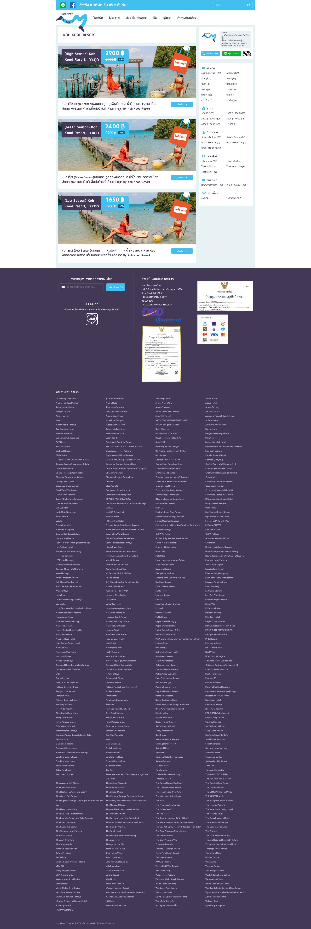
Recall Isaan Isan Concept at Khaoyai (172, 705)
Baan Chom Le (162, 429)
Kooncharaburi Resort (115, 587)
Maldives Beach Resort (116, 617)
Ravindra (110, 705)
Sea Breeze (161, 735)
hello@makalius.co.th (155, 297)
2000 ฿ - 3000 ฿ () (211, 119)
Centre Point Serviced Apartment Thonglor (126, 468)
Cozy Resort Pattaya (65, 495)
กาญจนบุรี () (232, 73)
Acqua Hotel (211, 403)
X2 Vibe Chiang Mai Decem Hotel (71, 901)
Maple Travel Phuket (115, 626)
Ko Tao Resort (112, 578)
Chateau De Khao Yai (165, 473)
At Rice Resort (212, 420)
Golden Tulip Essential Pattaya (120, 538)
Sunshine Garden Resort (67, 757)
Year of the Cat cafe (165, 901)
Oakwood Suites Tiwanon (68, 670)
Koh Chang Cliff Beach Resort (219, 578)
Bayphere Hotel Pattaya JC (168, 438)
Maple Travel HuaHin (215, 621)
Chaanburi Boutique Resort (168, 468)
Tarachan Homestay (214, 770)
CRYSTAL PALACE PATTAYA (118, 499)
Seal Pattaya (62, 739)
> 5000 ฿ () (232, 124)
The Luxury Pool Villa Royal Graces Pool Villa (126, 801)
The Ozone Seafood (165, 809)
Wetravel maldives (214, 879)
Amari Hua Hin (62, 416)
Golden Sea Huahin (65, 538)
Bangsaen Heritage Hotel (217, 434)
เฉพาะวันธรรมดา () (212, 185)
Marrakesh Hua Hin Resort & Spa (220, 626)
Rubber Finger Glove (165, 722)
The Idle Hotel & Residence (169, 796)
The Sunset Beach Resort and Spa (122, 836)
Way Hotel (110, 879)
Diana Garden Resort (165, 503)
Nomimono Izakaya (64, 661)
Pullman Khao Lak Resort (67, 700)
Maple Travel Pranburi (166, 626)
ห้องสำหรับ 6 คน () (210, 143)
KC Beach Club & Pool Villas (118, 573)
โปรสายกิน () (208, 166)
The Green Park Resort (66, 796)
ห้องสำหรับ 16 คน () (211, 148)
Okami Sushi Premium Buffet (119, 670)
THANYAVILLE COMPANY (216, 774)
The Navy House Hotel (66, 809)
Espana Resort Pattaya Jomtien (170, 517)
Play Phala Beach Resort (167, 691)
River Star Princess (114, 713)
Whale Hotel (62, 884)
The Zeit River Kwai (65, 840)
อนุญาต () (206, 198)
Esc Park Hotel (112, 517)
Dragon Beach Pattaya (215, 503)
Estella (59, 521)
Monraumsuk (62, 648)
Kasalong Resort (163, 569)
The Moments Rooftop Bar (168, 805)
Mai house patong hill (115, 613)
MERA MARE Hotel (64, 635)
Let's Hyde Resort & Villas (168, 604)
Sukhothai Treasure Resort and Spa (72, 753)
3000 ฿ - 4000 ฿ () (235, 119)
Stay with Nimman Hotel (216, 748)
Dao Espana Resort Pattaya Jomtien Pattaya (126, 503)
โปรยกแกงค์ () (209, 161)
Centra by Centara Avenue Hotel (121, 464)
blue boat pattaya (213, 451)
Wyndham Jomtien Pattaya (68, 897)
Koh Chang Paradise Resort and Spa (122, 582)
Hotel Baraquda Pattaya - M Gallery (221, 552)
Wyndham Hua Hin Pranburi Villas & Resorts (225, 892)
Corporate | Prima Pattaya (118, 490)
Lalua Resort (61, 595)
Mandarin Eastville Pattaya (68, 621)
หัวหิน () (230, 95)
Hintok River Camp (114, 547)
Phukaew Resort (113, 691)
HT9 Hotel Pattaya (65, 560)
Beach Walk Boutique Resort (119, 442)
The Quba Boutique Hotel (217, 818)
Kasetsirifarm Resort (214, 569)
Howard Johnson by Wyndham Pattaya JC (224, 556)
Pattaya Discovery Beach (67, 687)
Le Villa (159, 600)
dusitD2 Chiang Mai (115, 512)
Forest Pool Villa (63, 525)
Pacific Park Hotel (213, 674)
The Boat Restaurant (115, 788)
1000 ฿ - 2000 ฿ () (236, 113)
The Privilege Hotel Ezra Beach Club (122, 818)
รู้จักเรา (167, 18)
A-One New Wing (164, 403)
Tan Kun (109, 770)
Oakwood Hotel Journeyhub (119, 665)
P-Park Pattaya (112, 674)
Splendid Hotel (162, 748)
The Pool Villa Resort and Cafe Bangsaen (75, 818)
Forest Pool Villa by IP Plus (217, 521)
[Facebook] (72, 6)
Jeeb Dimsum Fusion (165, 565)
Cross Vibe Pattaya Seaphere (69, 499)
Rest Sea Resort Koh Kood (118, 709)
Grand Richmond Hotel (166, 543)
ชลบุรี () (231, 79)
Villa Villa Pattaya (164, 871)
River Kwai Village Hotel (67, 713)
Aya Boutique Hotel (65, 429)
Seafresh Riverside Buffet (217, 735)
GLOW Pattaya (212, 534)
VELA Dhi (60, 866)
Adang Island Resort (65, 407)
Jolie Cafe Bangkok (214, 565)
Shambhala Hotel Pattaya (167, 739)
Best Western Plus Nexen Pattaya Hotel (223, 447)
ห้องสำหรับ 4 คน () (235, 137)
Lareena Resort (163, 595)
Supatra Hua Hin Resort (116, 761)
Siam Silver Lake (113, 744)
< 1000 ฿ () (207, 113)
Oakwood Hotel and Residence (220, 661)
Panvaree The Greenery (67, 683)
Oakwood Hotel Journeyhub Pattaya (72, 665)
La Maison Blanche (213, 591)
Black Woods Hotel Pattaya (118, 451)
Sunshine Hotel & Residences (169, 757)
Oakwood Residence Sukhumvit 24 (221, 665)
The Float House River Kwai (168, 792)
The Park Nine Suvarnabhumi (69, 814)
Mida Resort (211, 639)
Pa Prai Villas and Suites (166, 674)
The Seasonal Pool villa (216, 827)
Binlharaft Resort (63, 451)
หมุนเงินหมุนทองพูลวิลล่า (215, 906)
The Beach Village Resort (217, 783)
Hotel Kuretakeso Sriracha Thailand (122, 556)
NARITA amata (112, 652)
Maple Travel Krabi (64, 626)
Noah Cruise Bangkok (215, 656)
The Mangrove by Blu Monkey (219, 801)
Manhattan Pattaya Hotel (117, 621)
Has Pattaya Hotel (64, 547)
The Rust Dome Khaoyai (216, 823)
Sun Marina (161, 753)
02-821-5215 (212, 54)
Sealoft (109, 739)
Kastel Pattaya (62, 573)
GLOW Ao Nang (163, 534)
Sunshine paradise (213, 757)
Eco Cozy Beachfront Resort (168, 512)
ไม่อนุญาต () (234, 198)
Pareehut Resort (213, 683)
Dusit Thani (210, 508)
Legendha (60, 604)
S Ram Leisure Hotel (65, 726)
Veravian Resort (212, 866)
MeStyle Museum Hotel (216, 635)
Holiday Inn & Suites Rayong (218, 547)
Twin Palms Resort (164, 857)
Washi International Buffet (217, 875)
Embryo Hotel (62, 517)
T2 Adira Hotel (162, 766)
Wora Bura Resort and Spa (68, 892)
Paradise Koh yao (163, 683)
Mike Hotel (111, 643)
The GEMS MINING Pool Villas (218, 792)
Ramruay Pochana (64, 705)
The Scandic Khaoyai (115, 827)
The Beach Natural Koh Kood (169, 783)
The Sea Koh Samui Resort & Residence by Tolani (179, 827)
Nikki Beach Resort (164, 656)
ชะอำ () (205, 84)
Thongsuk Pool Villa (164, 844)
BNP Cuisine (61, 455)
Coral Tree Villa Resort (66, 490)
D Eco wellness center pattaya (170, 499)
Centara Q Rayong (214, 460)
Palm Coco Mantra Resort (167, 678)
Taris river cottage (64, 774)
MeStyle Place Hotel (65, 639)
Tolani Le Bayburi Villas (66, 849)
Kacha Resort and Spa (116, 569)
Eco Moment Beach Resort (217, 512)
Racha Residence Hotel (166, 700)
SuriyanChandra (163, 761)
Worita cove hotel (164, 892)
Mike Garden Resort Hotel (68, 643)
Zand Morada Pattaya (116, 906)
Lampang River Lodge (116, 595)
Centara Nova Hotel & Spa (168, 460)
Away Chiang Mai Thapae (167, 425)
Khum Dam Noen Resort (67, 578)
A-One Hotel (111, 403)
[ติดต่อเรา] (63, 6)
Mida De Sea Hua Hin (115, 639)
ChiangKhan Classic (65, 482)
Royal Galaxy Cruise (214, 718)
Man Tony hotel (212, 617)
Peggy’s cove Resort (65, 691)
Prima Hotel (111, 696)
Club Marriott (112, 486)
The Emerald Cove (114, 792)
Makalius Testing (213, 613)
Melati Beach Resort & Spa (168, 630)
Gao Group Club (212, 530)
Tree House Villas (114, 853)
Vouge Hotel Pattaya (165, 875)
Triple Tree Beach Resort (167, 853)
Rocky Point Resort (64, 718)
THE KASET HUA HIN (214, 796)
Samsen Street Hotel (115, 731)
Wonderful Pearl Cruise (166, 888)
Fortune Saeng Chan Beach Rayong (122, 525)
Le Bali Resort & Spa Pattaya (69, 600)
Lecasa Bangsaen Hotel (216, 600)
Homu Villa (160, 552)
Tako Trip (209, 766)
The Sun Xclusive (64, 836)
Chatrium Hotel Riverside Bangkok (221, 473)
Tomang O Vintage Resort (168, 849)
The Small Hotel (113, 831)
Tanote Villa (161, 770)
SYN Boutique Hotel (65, 766)
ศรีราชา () (206, 95)
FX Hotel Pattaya (163, 530)
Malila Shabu (161, 617)
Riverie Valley (162, 713)
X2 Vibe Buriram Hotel (215, 897)
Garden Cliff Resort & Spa (68, 534)
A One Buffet (211, 399)
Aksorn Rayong (212, 407)
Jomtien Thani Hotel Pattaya (69, 569)
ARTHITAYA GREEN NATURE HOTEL (172, 420)
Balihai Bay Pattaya (115, 434)
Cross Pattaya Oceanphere (118, 495)
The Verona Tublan (164, 836)
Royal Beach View (164, 718)
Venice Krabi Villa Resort (167, 866)
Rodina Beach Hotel (115, 718)
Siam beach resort (64, 744)
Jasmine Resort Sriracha (117, 565)
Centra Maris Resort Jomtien (169, 464)
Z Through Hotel (63, 906)
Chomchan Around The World (219, 482)
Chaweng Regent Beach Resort (120, 477)
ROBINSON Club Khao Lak (217, 713)
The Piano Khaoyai (214, 814)
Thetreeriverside (64, 844)
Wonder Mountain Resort (117, 888)
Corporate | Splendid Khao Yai (219, 490)
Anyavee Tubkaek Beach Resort (220, 416)
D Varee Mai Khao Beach (67, 503)
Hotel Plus (160, 556)
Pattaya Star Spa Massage (217, 687)
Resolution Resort (213, 705)
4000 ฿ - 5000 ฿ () (210, 124)
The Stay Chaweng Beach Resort (171, 831)
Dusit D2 (109, 508)
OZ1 (58, 674)
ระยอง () (231, 89)
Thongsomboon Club (115, 844)
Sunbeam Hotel (212, 753)
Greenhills (210, 543)
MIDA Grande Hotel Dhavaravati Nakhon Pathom (178, 639)
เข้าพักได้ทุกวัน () (236, 185)
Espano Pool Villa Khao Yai (217, 517)
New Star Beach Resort (116, 656)
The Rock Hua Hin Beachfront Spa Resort (125, 823)
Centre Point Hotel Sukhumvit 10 (220, 464)
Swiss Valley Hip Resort (216, 761)
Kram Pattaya (62, 591)
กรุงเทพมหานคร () (211, 73)
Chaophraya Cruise (114, 473)
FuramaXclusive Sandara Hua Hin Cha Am (125, 530)
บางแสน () (231, 84)
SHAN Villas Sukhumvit (215, 739)
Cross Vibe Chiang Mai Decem (219, 495)
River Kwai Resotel (214, 709)
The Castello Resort (214, 788)
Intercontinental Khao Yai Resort (170, 560)
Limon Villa (210, 604)
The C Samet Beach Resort (168, 788)
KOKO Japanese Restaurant (69, 587)
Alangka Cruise (63, 412)
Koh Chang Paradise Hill (67, 582)
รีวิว (155, 18)
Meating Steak (112, 630)
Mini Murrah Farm (213, 643)
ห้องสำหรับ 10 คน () (236, 143)
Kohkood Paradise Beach (216, 582)
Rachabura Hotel (213, 700)
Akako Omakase (163, 407)
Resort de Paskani (64, 709)
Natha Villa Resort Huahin (167, 652)
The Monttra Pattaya (215, 805)
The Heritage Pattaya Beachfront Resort (125, 796)
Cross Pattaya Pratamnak (167, 495)
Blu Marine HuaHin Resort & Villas (171, 451)
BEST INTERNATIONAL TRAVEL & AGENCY (125, 447)
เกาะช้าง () (206, 100)
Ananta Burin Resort (115, 416)
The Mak (160, 801)
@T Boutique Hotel (115, 399)
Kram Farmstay (212, 587)
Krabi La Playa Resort (165, 587)
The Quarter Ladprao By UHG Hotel (172, 818)
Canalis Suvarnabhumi (215, 455)
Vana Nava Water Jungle (117, 862)
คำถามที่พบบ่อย (186, 18)
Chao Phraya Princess (66, 399)
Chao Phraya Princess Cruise (218, 468)
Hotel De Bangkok (64, 556)
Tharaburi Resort (163, 779)
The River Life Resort (66, 823)
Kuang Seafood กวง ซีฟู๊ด (117, 591)
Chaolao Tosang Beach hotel (69, 473)
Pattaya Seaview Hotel (166, 687)
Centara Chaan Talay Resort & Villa (72, 460)
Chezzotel (210, 477)
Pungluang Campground (117, 700)
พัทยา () (206, 89)
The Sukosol (211, 831)
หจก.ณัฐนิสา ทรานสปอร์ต (166, 906)
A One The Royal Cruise (67, 403)
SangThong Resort (214, 731)
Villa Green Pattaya (115, 871)
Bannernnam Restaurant (67, 438)
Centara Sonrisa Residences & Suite (72, 464)
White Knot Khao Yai (115, 884)
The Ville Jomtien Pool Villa (217, 836)
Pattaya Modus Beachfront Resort (121, 687)
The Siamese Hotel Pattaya (69, 831)
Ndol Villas (210, 652)
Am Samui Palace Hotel (116, 412)
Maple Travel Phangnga (167, 621)
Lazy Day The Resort (215, 595)
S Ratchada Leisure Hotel (117, 726)
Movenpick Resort (114, 648)
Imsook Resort (112, 560)
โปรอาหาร (114, 18)
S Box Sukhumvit (213, 722)
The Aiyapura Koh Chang (67, 783)
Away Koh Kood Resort (215, 425)
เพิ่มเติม (180, 104)
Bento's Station (63, 447)
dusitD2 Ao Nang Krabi (66, 512)
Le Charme (111, 600)
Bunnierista (161, 455)
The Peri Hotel (162, 814)
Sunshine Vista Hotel (65, 761)
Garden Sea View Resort (117, 534)
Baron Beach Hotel (114, 438)
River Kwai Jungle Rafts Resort (170, 709)
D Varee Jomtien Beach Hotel (219, 499)
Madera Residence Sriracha (68, 613)
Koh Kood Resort (163, 582)
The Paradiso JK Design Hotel (219, 809)
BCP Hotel (60, 442)
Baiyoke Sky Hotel (64, 434)
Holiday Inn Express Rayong (68, 552)
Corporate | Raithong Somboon (170, 490)
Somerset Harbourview (66, 748)
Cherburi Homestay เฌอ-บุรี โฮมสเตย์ (172, 477)
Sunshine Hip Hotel (114, 757)
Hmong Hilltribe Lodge (166, 547)
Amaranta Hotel (212, 412)
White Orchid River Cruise (217, 884)
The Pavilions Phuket (115, 814)
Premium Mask (62, 696)
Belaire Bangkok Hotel (215, 442)
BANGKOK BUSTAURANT (167, 434)
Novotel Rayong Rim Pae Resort (121, 661)
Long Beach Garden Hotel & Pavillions (73, 608)
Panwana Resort (113, 683)
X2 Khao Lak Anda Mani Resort (120, 897)
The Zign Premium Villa (166, 840)
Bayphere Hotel (212, 438)
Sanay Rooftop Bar (164, 731)
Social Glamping (212, 744)
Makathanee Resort (65, 617)
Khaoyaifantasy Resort (166, 573)
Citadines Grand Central (67, 486)
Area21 (59, 420)
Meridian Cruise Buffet (116, 635)
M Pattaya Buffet (213, 608)
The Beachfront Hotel (66, 788)
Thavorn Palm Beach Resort (218, 779)
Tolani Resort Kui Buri (115, 849)
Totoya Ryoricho (63, 853)
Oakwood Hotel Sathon (166, 665)
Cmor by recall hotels (165, 486)
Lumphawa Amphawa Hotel (118, 608)
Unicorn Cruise (212, 857)
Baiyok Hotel (211, 429)
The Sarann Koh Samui (66, 827)
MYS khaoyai (161, 648)
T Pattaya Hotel (113, 766)
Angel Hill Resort (163, 416)
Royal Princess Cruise (66, 722)
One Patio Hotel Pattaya (167, 670)
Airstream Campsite (115, 407)
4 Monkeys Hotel (163, 399)
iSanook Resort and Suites (68, 565)
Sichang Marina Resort (166, 744)
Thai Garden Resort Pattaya (169, 774)
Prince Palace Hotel (164, 696)
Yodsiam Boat (211, 901)
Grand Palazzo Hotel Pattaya (119, 543)
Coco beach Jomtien (214, 486)
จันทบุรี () (206, 79)
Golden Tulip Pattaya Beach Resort (172, 538)
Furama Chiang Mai (65, 530)
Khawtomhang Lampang (216, 573)
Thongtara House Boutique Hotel (220, 844)
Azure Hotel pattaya (115, 429)
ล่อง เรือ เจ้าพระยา (136, 18)
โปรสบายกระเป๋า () (236, 166)
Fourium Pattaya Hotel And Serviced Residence (178, 525)
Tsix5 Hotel (61, 857)
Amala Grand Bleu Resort (167, 412)
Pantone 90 (210, 678)
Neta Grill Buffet (63, 656)
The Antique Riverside (116, 783)
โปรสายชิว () (209, 172)
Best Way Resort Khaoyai (167, 447)
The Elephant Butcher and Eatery (71, 792)
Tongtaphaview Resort (216, 849)
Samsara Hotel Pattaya (66, 731)
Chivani (109, 482)
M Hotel (159, 608)
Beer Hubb (160, 442)
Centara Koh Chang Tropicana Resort (123, 460)
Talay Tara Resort (64, 770)
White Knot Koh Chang (166, 884)
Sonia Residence (113, 748)
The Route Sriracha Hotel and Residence (175, 823)
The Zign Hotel (113, 840)
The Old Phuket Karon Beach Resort (122, 809)
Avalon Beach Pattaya (66, 425)
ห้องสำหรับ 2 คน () (211, 137)
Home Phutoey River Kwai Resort (121, 552)
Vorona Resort (112, 875)
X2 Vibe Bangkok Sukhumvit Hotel (171, 897)
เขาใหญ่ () (231, 100)
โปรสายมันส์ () (233, 161)
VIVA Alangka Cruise (214, 871)
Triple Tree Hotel (213, 853)
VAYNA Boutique (163, 862)
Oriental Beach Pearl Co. (216, 670)
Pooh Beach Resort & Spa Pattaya (220, 691)
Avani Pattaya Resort (115, 425)
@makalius (233, 53)
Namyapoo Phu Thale (66, 652)
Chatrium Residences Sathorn (70, 477)
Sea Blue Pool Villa (114, 735)
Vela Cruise (210, 862)
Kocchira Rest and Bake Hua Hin (170, 578)
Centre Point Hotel (64, 468)
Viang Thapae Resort (66, 871)
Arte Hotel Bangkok (115, 420)
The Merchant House (115, 805)
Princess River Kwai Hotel (217, 696)
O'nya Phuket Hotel (164, 661)
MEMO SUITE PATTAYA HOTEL (219, 630)
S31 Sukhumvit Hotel (165, 726)
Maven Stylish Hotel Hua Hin (69, 630)
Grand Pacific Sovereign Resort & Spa (73, 543)
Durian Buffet (62, 508)
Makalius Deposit (163, 613)
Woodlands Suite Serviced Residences (223, 888)
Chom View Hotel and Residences (171, 482)
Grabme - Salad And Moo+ (217, 538)
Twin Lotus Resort (114, 857)
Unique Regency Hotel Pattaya (70, 862)
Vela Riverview (113, 866)
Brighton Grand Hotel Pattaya (119, 455)
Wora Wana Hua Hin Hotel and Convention (125, 892)
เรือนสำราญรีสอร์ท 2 (64, 910)
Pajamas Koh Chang (115, 678)
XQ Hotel (110, 901)
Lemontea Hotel (113, 604)
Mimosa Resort (162, 643)
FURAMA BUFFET (213, 525)
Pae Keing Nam (63, 678)
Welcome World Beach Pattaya (170, 879)
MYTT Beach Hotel (214, 648)
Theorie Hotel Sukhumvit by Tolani (221, 840)
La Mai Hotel (161, 591)
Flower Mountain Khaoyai (167, 521)
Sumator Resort (113, 753)
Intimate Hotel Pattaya (216, 560)
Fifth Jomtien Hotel (115, 521)
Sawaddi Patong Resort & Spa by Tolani (74, 735)
